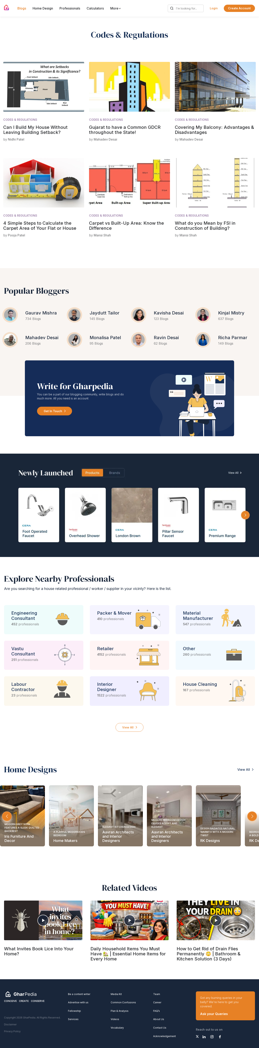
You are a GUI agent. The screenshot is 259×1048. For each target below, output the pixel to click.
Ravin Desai (166, 337)
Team (156, 994)
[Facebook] (219, 1036)
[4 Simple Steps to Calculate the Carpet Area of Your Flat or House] (43, 182)
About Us (158, 1019)
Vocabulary (117, 1027)
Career (157, 1002)
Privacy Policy (12, 1031)
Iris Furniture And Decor (19, 838)
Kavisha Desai (169, 312)
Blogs (21, 8)
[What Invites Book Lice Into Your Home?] (43, 920)
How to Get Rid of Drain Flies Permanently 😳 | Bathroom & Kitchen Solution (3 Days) (209, 953)
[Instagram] (211, 1036)
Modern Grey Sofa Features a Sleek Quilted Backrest (21, 828)
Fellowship (74, 1010)
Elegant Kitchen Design (118, 826)
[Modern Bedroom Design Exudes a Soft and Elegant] (169, 815)
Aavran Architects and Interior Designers (118, 836)
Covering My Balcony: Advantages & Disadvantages (214, 130)
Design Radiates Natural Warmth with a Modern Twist (217, 832)
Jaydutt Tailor (104, 312)
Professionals (69, 8)
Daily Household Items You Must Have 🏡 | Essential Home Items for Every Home (128, 953)
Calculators (95, 8)
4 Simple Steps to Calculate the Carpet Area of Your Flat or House (39, 225)
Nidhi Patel (16, 139)
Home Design (43, 8)
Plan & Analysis (119, 1010)
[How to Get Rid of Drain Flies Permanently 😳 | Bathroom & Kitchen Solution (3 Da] (216, 920)
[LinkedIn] (204, 1036)
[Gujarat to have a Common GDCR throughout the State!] (129, 86)
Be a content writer (79, 994)
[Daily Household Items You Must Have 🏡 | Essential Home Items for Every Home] (129, 920)
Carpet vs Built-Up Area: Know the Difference (126, 225)
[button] (252, 816)
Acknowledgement (164, 1036)
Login (214, 8)
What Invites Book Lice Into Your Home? (39, 951)
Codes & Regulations (20, 119)
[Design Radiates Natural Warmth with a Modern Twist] (218, 815)
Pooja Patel (16, 235)
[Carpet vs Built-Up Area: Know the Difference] (129, 182)
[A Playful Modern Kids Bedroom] (71, 815)
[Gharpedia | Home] (6, 7)
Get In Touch (53, 411)
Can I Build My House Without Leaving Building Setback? (35, 130)
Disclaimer (10, 1024)
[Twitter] (197, 1036)
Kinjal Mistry (231, 312)
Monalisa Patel (105, 337)
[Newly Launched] (129, 505)
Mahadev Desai (105, 139)
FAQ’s (156, 1010)
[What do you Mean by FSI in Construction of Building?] (215, 182)
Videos (115, 1019)
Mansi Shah (102, 235)
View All (128, 727)
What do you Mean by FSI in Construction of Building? (205, 225)
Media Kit (116, 994)
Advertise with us (78, 1002)
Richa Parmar (232, 337)
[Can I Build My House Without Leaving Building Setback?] (43, 86)
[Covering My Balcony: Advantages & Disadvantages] (215, 86)
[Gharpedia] (21, 994)
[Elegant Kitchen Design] (120, 815)
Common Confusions (123, 1002)
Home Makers (65, 841)
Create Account (239, 8)
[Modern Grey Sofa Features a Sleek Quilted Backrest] (22, 815)
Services (73, 1019)
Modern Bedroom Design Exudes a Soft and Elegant (168, 823)
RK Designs (210, 841)
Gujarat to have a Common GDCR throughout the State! (125, 130)
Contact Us (159, 1027)
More (114, 8)
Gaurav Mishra (41, 312)
